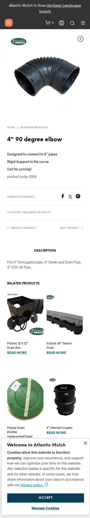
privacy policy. (33, 485)
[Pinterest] (79, 197)
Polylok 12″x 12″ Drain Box (17, 345)
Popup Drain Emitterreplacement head (19, 432)
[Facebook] (64, 197)
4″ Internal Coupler (59, 428)
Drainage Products (34, 127)
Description (45, 250)
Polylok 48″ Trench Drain (59, 345)
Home (11, 127)
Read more (17, 353)
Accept (46, 498)
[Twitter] (72, 197)
